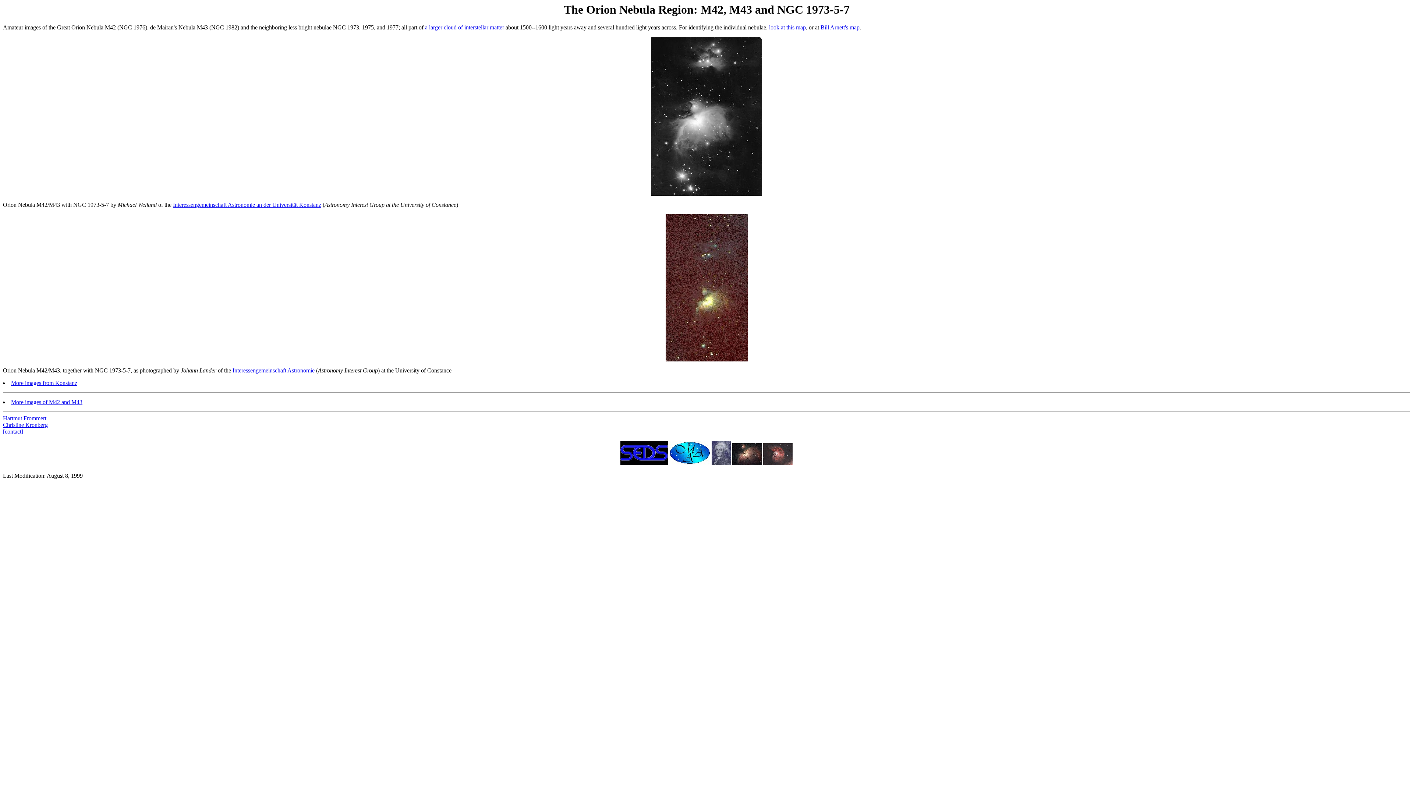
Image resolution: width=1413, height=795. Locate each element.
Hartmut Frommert (24, 418)
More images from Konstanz (44, 383)
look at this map (787, 27)
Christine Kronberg (25, 425)
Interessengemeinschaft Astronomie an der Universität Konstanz (247, 205)
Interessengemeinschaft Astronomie (274, 370)
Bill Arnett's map (840, 27)
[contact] (13, 431)
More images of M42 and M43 (46, 402)
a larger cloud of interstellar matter (464, 27)
